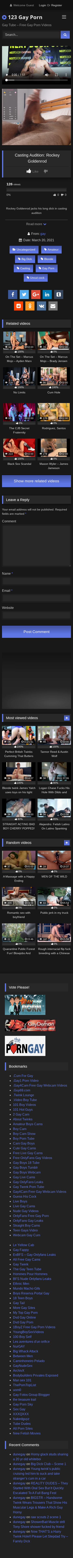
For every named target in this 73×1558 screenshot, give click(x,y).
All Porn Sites (23, 1428)
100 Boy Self (22, 1336)
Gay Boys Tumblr (25, 1167)
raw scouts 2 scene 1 (46, 1517)
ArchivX (18, 1370)
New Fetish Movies (27, 1433)
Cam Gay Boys (24, 1143)
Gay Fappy (21, 1250)
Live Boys (20, 1201)
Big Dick (26, 259)
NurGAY (19, 1346)
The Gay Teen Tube (27, 1269)
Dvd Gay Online (24, 1317)
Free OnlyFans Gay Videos (32, 1158)
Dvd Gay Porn (23, 1322)
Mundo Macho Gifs (26, 1288)
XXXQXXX (21, 1414)
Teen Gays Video (25, 1230)
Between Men (23, 1356)
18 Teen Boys (23, 1298)
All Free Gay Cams (26, 1259)
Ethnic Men (21, 1283)
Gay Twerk (20, 1264)
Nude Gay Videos (26, 1211)
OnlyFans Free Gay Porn (31, 1216)
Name (7, 573)
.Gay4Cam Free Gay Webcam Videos (40, 1085)
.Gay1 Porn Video (26, 1080)
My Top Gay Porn (25, 1312)
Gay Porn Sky (23, 1404)
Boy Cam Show (24, 1133)
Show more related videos (36, 481)
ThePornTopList (24, 1385)
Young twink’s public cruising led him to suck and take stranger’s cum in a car (36, 1473)
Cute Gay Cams (24, 1148)
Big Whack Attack (25, 1351)
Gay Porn (48, 268)
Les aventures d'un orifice (31, 1341)
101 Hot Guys (23, 1109)
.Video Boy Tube (25, 1100)
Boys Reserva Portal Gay (31, 1293)
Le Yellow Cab (23, 1245)
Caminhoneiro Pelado (29, 1361)
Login (42, 5)
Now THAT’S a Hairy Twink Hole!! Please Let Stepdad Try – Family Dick (40, 1536)
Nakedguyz (21, 1419)
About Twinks (22, 1119)
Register (56, 5)
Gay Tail (19, 1303)
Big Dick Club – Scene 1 (48, 1464)
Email (7, 590)
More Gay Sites (24, 1308)
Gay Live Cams (24, 1177)
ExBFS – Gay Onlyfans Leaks (34, 1254)
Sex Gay (19, 1409)
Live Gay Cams (24, 1206)
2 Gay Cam (21, 1114)
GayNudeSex (22, 1365)
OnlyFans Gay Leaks (28, 1220)
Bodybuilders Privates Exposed (35, 1375)
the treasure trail (24, 1399)
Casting (25, 268)
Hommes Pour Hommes (30, 1274)
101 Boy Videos (24, 1104)
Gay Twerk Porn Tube (28, 1187)
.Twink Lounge (23, 1095)
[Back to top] (60, 1546)
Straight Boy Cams (26, 1225)
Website (8, 607)
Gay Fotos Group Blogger (31, 1394)
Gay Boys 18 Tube (26, 1162)
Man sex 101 (22, 1380)
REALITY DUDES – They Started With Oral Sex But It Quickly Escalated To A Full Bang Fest (40, 1488)
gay (43, 233)
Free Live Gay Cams (28, 1153)
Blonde (48, 259)
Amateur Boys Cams (28, 1124)
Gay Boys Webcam (27, 1172)
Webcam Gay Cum (26, 1235)
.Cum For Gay (23, 1076)
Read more (34, 224)
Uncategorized (26, 249)
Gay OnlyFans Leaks (28, 1182)
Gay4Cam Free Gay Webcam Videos (39, 1191)
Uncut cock (37, 277)
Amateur (53, 249)
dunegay (19, 1454)
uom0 (17, 1390)
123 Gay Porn (24, 17)
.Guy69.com (21, 1090)
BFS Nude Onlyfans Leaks (32, 1279)
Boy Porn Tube (23, 1138)
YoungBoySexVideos (28, 1332)
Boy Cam (19, 1129)
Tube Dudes (22, 1423)
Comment (9, 521)
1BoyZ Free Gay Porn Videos (34, 1327)
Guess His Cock (24, 1196)
